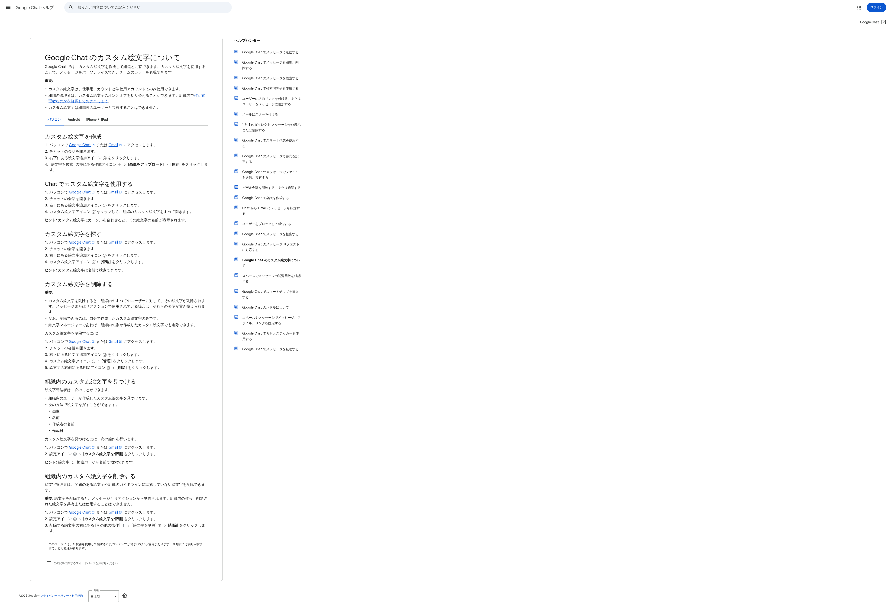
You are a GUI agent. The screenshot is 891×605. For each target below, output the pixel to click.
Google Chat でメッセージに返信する (270, 52)
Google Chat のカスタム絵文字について (271, 263)
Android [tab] (74, 120)
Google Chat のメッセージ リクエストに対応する (271, 247)
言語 (96, 590)
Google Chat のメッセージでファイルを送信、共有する (270, 175)
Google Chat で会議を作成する (265, 198)
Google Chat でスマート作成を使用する (270, 143)
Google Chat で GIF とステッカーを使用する (270, 336)
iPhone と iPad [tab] (97, 120)
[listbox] (103, 596)
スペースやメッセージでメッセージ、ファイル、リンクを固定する (271, 320)
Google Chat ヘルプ (35, 7)
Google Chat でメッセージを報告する (270, 234)
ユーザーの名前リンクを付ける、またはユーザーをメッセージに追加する (271, 101)
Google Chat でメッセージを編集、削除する (270, 65)
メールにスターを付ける (260, 114)
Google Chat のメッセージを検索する (270, 78)
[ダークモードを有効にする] (124, 595)
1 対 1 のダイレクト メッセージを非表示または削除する (271, 127)
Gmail (113, 145)
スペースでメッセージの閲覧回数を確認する (271, 278)
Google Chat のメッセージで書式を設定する (270, 159)
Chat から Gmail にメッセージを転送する (271, 211)
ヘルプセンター (247, 40)
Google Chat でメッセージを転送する (270, 349)
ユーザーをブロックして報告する (266, 224)
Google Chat (80, 145)
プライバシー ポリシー (54, 595)
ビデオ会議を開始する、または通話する (271, 188)
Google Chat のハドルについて (265, 307)
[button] (8, 7)
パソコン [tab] (54, 120)
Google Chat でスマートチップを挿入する (270, 294)
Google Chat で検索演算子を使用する (270, 88)
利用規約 (77, 595)
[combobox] (154, 7)
